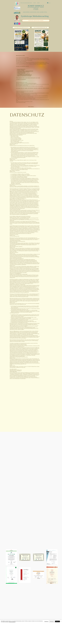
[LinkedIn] (17, 23)
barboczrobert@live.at (18, 370)
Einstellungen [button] (46, 621)
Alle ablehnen (52, 621)
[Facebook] (15, 23)
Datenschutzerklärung (12, 621)
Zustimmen (57, 621)
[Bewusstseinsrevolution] (19, 23)
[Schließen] (60, 621)
